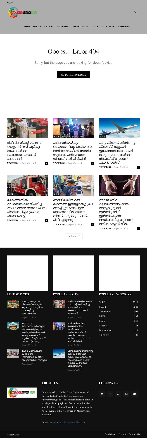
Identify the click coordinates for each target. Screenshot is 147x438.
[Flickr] (118, 394)
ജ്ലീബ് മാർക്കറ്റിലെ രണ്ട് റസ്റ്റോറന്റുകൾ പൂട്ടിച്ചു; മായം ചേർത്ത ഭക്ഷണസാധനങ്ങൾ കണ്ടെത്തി (24, 150)
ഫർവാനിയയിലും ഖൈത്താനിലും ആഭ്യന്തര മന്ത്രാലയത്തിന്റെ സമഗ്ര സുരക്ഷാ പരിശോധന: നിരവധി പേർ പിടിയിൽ (72, 150)
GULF (47, 26)
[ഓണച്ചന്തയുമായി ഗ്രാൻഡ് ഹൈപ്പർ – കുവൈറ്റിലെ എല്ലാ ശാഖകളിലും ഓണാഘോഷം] (13, 304)
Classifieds (123, 26)
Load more (72, 236)
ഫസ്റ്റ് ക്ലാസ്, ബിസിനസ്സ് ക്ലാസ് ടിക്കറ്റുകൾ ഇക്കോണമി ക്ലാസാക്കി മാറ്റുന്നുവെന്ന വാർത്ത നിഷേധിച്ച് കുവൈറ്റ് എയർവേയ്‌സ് (117, 152)
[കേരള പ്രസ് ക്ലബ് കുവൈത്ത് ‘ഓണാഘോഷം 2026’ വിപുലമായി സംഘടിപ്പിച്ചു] (13, 353)
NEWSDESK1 (13, 163)
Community (62, 26)
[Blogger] (102, 394)
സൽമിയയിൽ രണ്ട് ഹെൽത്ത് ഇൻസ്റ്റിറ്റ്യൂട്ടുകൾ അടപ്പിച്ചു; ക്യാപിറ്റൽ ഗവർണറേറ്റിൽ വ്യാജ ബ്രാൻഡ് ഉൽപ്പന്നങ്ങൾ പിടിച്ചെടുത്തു (73, 210)
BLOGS (94, 26)
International (80, 26)
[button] (135, 12)
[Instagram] (126, 394)
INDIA (36, 26)
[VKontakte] (134, 394)
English (10, 2)
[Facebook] (110, 394)
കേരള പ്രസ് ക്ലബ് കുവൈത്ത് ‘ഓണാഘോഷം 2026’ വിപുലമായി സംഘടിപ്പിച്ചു (34, 355)
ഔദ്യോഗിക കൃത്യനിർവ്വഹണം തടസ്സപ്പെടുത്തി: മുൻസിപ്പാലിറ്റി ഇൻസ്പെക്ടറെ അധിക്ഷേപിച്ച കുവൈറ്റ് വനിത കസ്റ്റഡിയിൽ (115, 212)
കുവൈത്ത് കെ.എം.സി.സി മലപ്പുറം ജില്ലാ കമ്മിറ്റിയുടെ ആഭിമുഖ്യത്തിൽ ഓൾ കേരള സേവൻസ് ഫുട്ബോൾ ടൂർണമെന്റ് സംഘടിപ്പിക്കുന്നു (33, 332)
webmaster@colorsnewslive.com (69, 422)
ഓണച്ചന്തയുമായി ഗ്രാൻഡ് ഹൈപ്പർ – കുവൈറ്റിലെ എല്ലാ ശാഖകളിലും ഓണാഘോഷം (32, 307)
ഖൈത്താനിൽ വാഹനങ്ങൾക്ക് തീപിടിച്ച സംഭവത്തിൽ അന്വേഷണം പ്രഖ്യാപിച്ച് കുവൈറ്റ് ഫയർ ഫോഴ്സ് (27, 208)
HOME (27, 26)
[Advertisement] (27, 273)
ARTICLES (106, 26)
